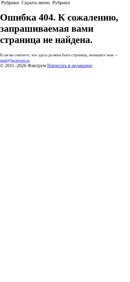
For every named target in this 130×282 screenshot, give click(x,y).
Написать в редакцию (69, 65)
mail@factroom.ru (15, 60)
